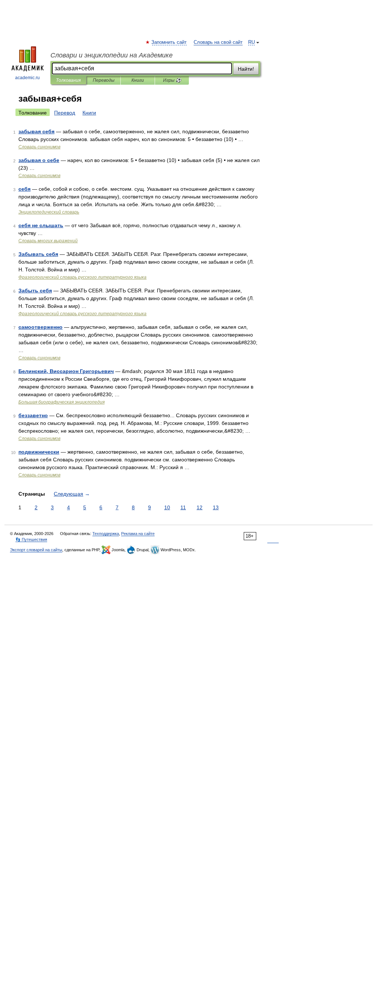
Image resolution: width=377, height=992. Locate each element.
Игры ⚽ (172, 80)
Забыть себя (35, 290)
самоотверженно (40, 327)
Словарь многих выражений (48, 240)
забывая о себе (38, 160)
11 (183, 507)
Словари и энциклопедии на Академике (111, 55)
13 (216, 507)
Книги (137, 80)
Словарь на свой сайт (218, 42)
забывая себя (36, 131)
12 (199, 507)
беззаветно (33, 415)
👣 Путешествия (31, 539)
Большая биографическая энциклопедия (61, 402)
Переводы (103, 80)
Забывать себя (38, 254)
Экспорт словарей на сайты (36, 550)
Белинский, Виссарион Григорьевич (66, 371)
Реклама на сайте (138, 533)
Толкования (68, 80)
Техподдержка (105, 533)
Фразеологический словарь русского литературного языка (82, 277)
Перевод (64, 113)
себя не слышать (40, 225)
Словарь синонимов (39, 146)
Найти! (246, 69)
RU (251, 42)
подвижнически (38, 452)
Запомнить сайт (169, 42)
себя (24, 189)
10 (167, 507)
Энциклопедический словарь (48, 212)
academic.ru (27, 77)
